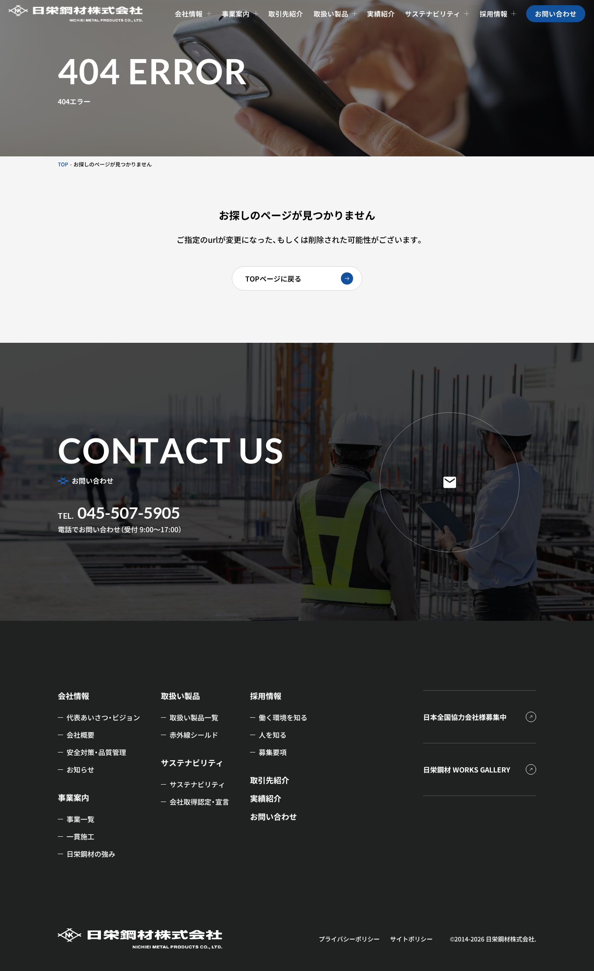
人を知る (273, 734)
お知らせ (80, 769)
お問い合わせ (273, 816)
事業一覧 (80, 819)
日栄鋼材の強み (91, 853)
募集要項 (273, 752)
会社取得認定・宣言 (199, 801)
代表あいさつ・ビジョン (103, 717)
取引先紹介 (269, 780)
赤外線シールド (194, 734)
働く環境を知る (283, 717)
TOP (63, 164)
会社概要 (80, 734)
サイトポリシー (411, 939)
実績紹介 (265, 798)
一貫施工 (80, 836)
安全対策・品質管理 (96, 752)
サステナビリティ (197, 784)
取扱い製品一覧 (194, 717)
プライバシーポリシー (349, 939)
